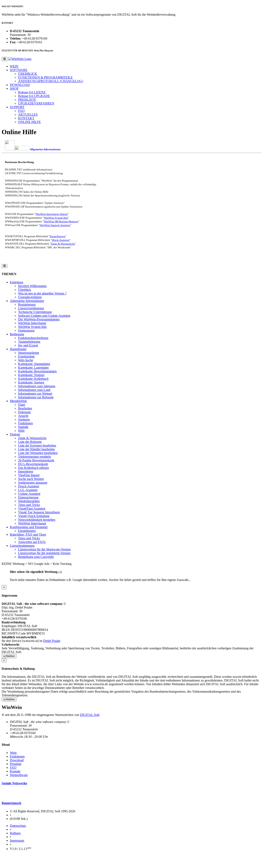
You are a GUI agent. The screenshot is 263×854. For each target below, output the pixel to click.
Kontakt (15, 771)
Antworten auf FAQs (32, 542)
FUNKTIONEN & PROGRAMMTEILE (45, 77)
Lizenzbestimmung (22, 545)
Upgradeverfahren (30, 297)
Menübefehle (18, 401)
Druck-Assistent (60, 240)
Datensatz (24, 412)
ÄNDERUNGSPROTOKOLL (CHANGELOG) (50, 81)
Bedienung (17, 334)
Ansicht (23, 416)
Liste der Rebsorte (30, 441)
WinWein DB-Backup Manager (61, 221)
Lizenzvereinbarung (31, 308)
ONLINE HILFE (29, 122)
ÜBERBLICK (27, 73)
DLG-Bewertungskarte (33, 464)
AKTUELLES (28, 114)
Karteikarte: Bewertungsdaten (37, 371)
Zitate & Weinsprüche (63, 243)
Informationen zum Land (34, 390)
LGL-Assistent (27, 490)
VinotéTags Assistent (31, 508)
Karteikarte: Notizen (31, 375)
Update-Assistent (29, 493)
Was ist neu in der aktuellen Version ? (42, 293)
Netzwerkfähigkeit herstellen (36, 519)
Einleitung (16, 282)
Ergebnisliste (26, 356)
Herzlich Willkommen (32, 286)
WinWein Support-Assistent (55, 225)
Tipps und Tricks (29, 505)
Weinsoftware (19, 775)
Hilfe (21, 430)
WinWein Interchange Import (52, 214)
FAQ (21, 111)
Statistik (23, 427)
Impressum (17, 840)
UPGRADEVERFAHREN (36, 103)
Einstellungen (57, 236)
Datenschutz (18, 825)
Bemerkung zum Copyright (36, 556)
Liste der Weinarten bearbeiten (38, 453)
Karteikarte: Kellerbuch (33, 378)
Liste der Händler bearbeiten (36, 449)
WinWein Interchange (32, 323)
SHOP (14, 88)
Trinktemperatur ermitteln (34, 456)
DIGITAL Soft (89, 715)
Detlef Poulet (51, 641)
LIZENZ (32, 92)
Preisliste (15, 764)
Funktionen (25, 423)
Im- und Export (28, 345)
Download (17, 760)
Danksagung (26, 330)
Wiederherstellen (29, 501)
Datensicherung (28, 497)
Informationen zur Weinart (35, 393)
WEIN (14, 66)
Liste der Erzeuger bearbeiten (37, 445)
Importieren (25, 471)
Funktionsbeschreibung (33, 338)
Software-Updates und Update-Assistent (44, 315)
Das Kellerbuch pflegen (33, 467)
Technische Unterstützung (35, 312)
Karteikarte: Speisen (31, 382)
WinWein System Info (56, 217)
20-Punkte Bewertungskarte (36, 460)
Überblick (24, 289)
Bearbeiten (25, 408)
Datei (21, 404)
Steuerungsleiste (28, 352)
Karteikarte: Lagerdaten (33, 367)
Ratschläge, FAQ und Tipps (28, 534)
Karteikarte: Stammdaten (34, 364)
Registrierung (27, 304)
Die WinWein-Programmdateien (39, 319)
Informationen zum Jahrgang (36, 386)
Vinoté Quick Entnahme (34, 516)
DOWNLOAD (20, 85)
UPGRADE (34, 96)
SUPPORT (17, 107)
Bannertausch (11, 803)
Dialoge (15, 434)
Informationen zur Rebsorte (36, 397)
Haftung (15, 833)
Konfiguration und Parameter (29, 527)
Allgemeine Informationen (27, 301)
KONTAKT (26, 118)
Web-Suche (25, 360)
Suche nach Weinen (31, 479)
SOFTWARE (19, 70)
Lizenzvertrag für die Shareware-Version (44, 549)
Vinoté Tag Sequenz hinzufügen (39, 512)
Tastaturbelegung (29, 341)
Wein (13, 752)
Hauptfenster (18, 349)
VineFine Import (28, 475)
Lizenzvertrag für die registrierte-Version (44, 553)
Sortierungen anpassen (32, 482)
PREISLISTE (27, 99)
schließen (9, 656)
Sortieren (24, 419)
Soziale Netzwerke (14, 783)
